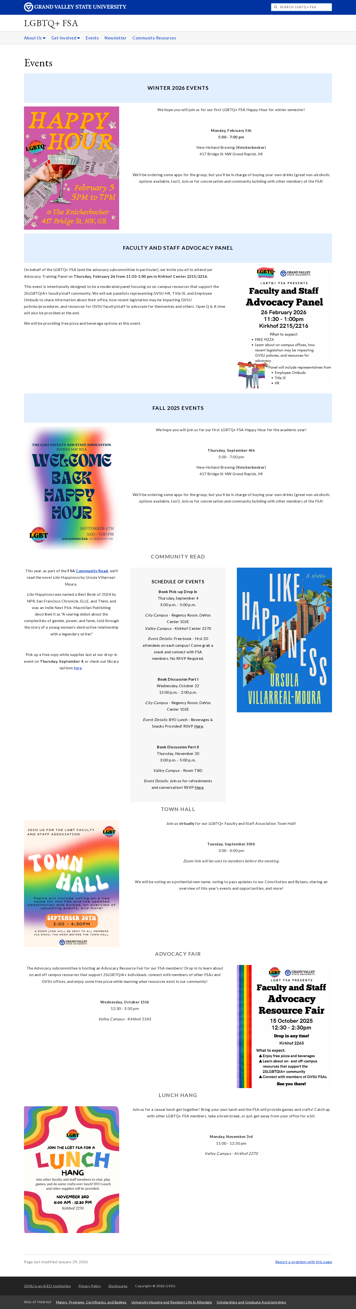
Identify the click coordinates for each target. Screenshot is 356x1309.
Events (92, 37)
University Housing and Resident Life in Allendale (172, 1302)
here (78, 668)
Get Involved (64, 37)
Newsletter (116, 37)
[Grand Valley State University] (75, 10)
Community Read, (92, 571)
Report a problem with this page (303, 1262)
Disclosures (118, 1286)
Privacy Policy (89, 1286)
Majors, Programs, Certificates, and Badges (91, 1302)
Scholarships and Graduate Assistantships (251, 1302)
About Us (33, 37)
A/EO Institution (47, 1286)
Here (198, 726)
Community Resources (154, 37)
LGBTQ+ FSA (51, 23)
